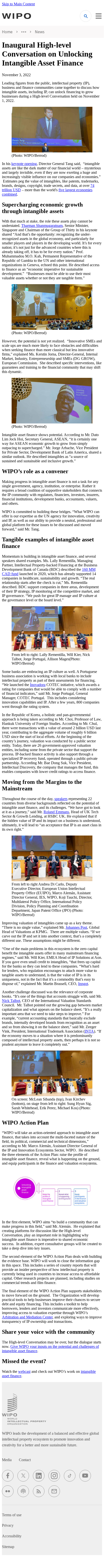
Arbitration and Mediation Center (27, 1317)
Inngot (83, 984)
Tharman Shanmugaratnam (42, 226)
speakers (60, 799)
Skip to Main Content (18, 4)
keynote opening (24, 164)
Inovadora (37, 685)
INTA (89, 1031)
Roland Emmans (56, 812)
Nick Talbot (11, 1001)
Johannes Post (76, 927)
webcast (24, 1371)
